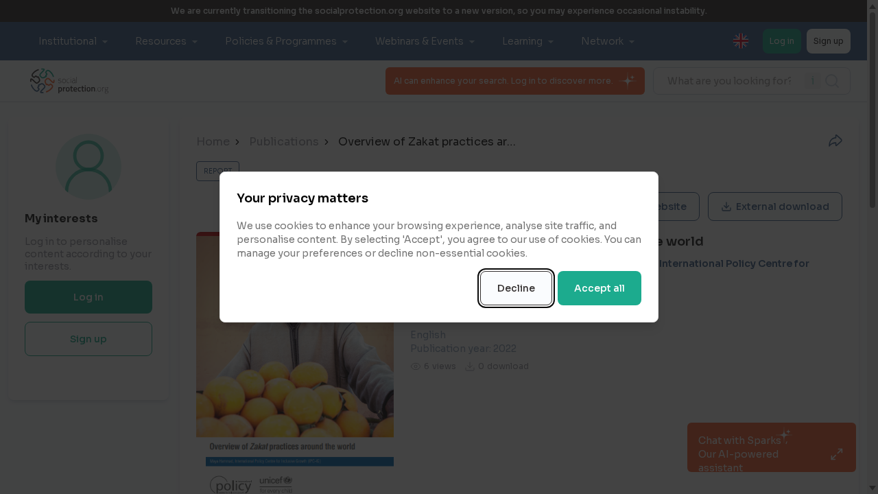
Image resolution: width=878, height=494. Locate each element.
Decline (516, 288)
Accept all (599, 288)
